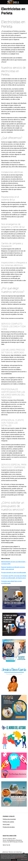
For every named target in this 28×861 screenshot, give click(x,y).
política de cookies (19, 857)
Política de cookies (8, 821)
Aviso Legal (6, 824)
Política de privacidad (9, 819)
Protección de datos (9, 827)
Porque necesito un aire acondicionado (13, 572)
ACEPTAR (14, 859)
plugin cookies (24, 859)
